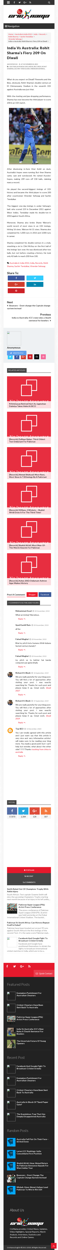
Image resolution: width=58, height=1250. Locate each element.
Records (42, 34)
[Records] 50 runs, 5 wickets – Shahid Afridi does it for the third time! (26, 511)
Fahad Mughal (22, 639)
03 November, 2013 (42, 611)
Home (10, 34)
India (35, 34)
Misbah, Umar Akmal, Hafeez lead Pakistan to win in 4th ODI (32, 1188)
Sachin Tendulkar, (22, 69)
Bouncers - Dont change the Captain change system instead (31, 1176)
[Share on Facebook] (16, 278)
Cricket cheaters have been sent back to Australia (30, 1006)
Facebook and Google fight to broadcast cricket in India (33, 939)
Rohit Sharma (13, 37)
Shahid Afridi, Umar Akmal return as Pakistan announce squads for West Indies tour (32, 1165)
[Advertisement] (30, 843)
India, (31, 66)
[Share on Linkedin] (34, 284)
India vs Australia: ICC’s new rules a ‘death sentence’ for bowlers (30, 1031)
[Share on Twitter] (34, 278)
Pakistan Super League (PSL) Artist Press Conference (32, 905)
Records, (38, 66)
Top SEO (19, 729)
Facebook (45, 594)
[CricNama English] (29, 14)
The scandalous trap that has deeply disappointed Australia (31, 1115)
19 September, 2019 (41, 701)
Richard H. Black (23, 673)
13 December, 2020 (33, 729)
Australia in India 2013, (19, 66)
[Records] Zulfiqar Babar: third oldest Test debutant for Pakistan (27, 440)
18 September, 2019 (41, 673)
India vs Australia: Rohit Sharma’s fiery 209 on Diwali (28, 53)
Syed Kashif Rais (23, 625)
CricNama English (13, 1247)
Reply (20, 619)
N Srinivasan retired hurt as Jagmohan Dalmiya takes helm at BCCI (27, 405)
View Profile (18, 353)
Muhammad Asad (23, 611)
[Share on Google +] (16, 284)
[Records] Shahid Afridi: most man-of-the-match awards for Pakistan (27, 546)
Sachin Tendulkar (26, 37)
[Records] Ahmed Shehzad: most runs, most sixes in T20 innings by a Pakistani (28, 475)
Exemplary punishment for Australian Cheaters (29, 994)
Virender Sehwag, (37, 69)
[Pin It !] (16, 291)
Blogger (32, 594)
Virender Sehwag (14, 39)
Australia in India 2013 (23, 34)
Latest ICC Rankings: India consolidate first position (29, 1152)
